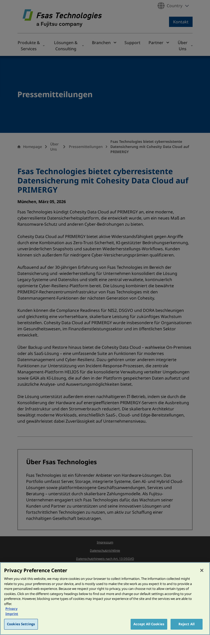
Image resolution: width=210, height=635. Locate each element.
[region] (105, 598)
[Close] (201, 570)
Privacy (11, 608)
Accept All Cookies (148, 624)
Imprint (11, 613)
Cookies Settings (21, 624)
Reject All (186, 624)
